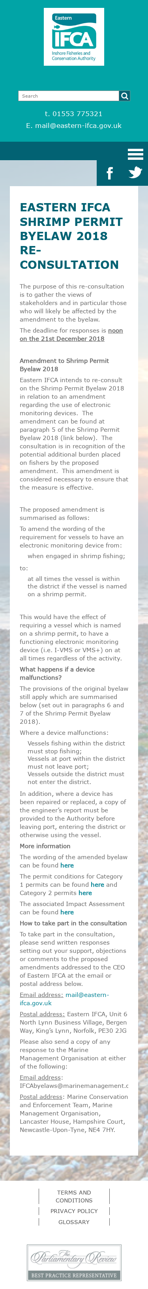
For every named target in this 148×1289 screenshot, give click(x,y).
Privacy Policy (74, 1211)
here (67, 865)
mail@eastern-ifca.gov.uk (78, 125)
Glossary (74, 1222)
